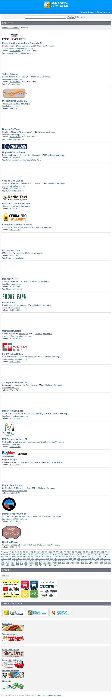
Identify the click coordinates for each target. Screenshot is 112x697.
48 (18, 554)
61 (54, 554)
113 (100, 556)
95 (37, 556)
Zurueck (4, 552)
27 (70, 552)
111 (93, 556)
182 (33, 563)
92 (29, 556)
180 (25, 563)
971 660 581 (15, 81)
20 (51, 552)
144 (108, 558)
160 (59, 561)
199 (98, 563)
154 (36, 561)
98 (45, 556)
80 (105, 554)
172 (105, 561)
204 (6, 565)
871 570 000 (15, 51)
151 (25, 561)
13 (32, 552)
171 (101, 561)
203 (2, 565)
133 (66, 558)
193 (75, 563)
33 (87, 552)
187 (52, 563)
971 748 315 (15, 188)
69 (75, 554)
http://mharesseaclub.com (13, 258)
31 (81, 552)
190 (63, 563)
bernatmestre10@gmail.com (14, 519)
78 (100, 554)
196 (86, 563)
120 (17, 558)
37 (98, 552)
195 (82, 563)
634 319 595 (15, 108)
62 (56, 554)
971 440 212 (15, 208)
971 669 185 (15, 137)
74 (89, 554)
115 (108, 556)
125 (36, 558)
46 (13, 554)
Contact (38, 695)
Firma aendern (103, 12)
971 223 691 (15, 255)
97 (43, 556)
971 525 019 (15, 521)
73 (86, 554)
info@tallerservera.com (12, 79)
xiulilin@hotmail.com (11, 308)
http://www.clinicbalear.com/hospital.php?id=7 (21, 160)
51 (26, 554)
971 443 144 (15, 390)
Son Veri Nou (25, 155)
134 (70, 558)
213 (40, 565)
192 (71, 563)
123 (28, 558)
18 (46, 552)
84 (7, 556)
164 (75, 561)
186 (48, 563)
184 (40, 563)
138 (86, 558)
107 (78, 556)
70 (78, 554)
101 (55, 556)
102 (59, 556)
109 (86, 556)
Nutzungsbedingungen (52, 695)
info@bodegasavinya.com (13, 134)
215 (48, 565)
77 (97, 554)
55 (37, 554)
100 (51, 556)
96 (40, 556)
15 (38, 552)
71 (81, 554)
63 (59, 554)
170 (98, 561)
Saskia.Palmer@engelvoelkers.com (17, 48)
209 (25, 565)
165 (78, 561)
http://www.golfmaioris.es (13, 191)
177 (13, 563)
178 (17, 563)
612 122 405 (15, 493)
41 (109, 552)
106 (74, 556)
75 (92, 554)
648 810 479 (15, 547)
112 (96, 556)
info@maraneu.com (10, 388)
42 (2, 554)
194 (78, 563)
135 (74, 558)
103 (63, 556)
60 (51, 554)
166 (82, 561)
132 (63, 558)
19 (49, 552)
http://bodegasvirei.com (12, 289)
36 (95, 552)
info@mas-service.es (11, 444)
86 (13, 556)
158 (52, 561)
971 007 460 (15, 286)
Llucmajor (26, 46)
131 (59, 558)
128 (47, 558)
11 (27, 552)
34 (90, 552)
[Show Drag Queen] (13, 657)
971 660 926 (15, 338)
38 (100, 552)
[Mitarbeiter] (13, 688)
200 (101, 563)
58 (45, 554)
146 (6, 561)
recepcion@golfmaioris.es (13, 186)
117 (6, 558)
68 (73, 554)
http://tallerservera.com (12, 84)
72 (84, 554)
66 (67, 554)
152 (29, 561)
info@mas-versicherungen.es (15, 416)
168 (90, 561)
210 (29, 565)
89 (21, 556)
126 (40, 558)
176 (10, 563)
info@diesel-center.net (12, 106)
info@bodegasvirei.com (12, 284)
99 (48, 556)
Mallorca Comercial (56, 4)
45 (10, 554)
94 (34, 556)
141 (97, 558)
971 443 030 (15, 157)
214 (44, 565)
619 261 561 (15, 310)
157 (48, 561)
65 (65, 554)
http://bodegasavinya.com (13, 139)
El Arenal (25, 462)
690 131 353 (15, 229)
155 (40, 561)
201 (105, 563)
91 (26, 556)
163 (71, 561)
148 (13, 561)
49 (21, 554)
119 (13, 558)
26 (68, 552)
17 (43, 552)
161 (63, 561)
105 (70, 556)
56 (40, 554)
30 (79, 552)
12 (29, 552)
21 (54, 552)
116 (2, 558)
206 (13, 565)
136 (78, 558)
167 (86, 561)
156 (44, 561)
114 (104, 556)
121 (21, 558)
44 (7, 554)
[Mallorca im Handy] (13, 678)
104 (66, 556)
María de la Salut (23, 488)
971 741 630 (15, 418)
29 (76, 552)
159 (56, 561)
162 (67, 561)
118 (9, 558)
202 (109, 563)
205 (10, 565)
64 (62, 554)
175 (6, 563)
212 (36, 565)
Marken (5, 575)
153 (33, 561)
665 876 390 (15, 447)
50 (24, 554)
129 (51, 558)
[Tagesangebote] (13, 641)
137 (82, 558)
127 (43, 558)
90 (24, 556)
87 (15, 556)
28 (73, 552)
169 (94, 561)
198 (94, 563)
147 (10, 561)
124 (32, 558)
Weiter (57, 565)
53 (32, 554)
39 (103, 552)
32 (84, 552)
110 (89, 556)
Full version (82, 17)
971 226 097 (15, 464)
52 (29, 554)
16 (40, 552)
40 (106, 552)
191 (67, 563)
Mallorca (40, 46)
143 (105, 558)
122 (24, 558)
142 (101, 558)
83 (4, 556)
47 (15, 554)
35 (92, 552)
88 (18, 556)
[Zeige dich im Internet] (13, 667)
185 (44, 563)
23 (59, 552)
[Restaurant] (13, 630)
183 (36, 563)
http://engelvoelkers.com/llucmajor (17, 53)
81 (108, 554)
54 (34, 554)
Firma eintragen (86, 12)
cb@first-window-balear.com (14, 359)
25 (65, 552)
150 (21, 561)
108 (82, 556)
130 (55, 558)
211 (32, 565)
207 (17, 565)
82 (2, 556)
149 (17, 561)
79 (103, 554)
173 (109, 561)
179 (21, 563)
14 (35, 552)
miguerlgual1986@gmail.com (14, 491)
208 (21, 565)
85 (10, 556)
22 (57, 552)
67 (70, 554)
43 (4, 554)
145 (2, 561)
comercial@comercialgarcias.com (16, 336)
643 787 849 (15, 361)
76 (95, 554)
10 (24, 552)
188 (56, 563)
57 (43, 554)
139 (89, 558)
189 (59, 563)
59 (48, 554)
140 (93, 558)
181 (29, 563)
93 (32, 556)
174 (2, 563)
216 (52, 565)
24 (62, 552)
